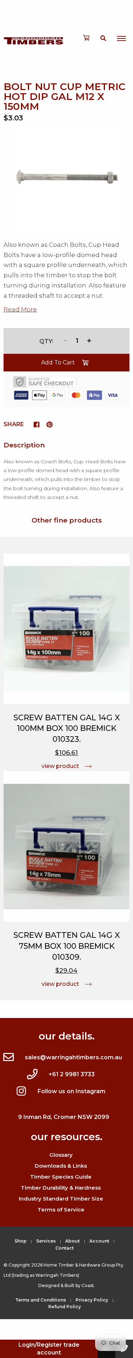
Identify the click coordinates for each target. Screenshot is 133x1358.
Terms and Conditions (40, 1300)
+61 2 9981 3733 (72, 1074)
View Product (60, 766)
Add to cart (58, 362)
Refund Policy (64, 1306)
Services (46, 1241)
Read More (20, 309)
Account (99, 1241)
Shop (21, 1241)
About (72, 1241)
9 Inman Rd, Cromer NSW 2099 (63, 1117)
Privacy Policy (92, 1300)
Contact (64, 1248)
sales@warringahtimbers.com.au (73, 1057)
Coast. (88, 1285)
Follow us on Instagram (71, 1091)
